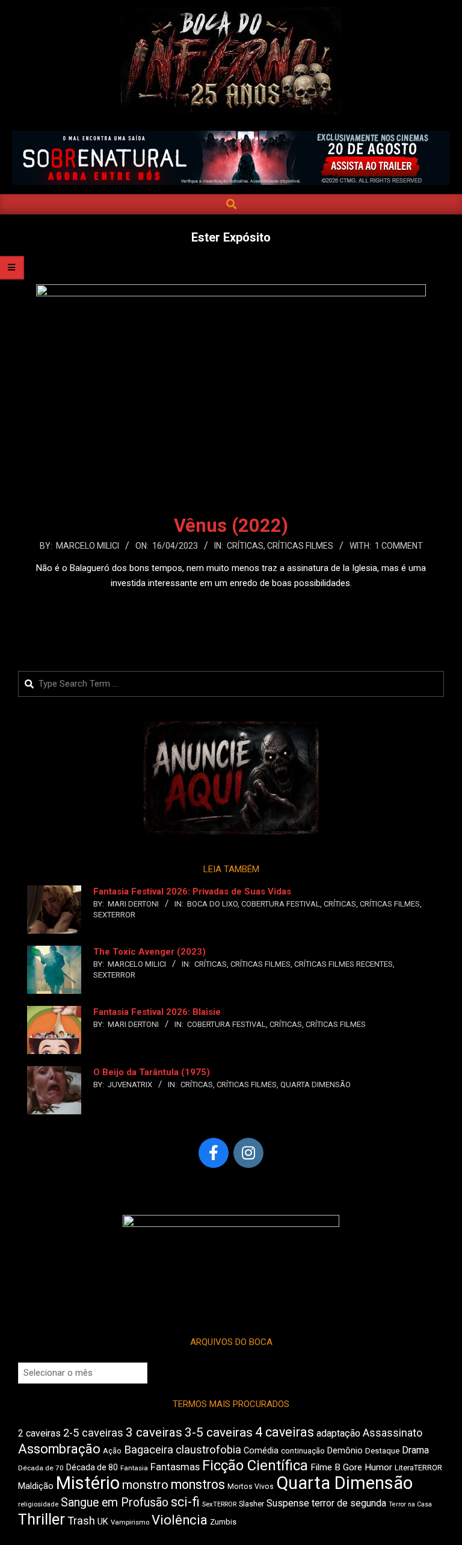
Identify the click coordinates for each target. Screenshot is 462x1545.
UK (102, 1521)
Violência (180, 1520)
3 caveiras (154, 1432)
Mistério (88, 1483)
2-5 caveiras (93, 1432)
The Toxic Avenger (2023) (149, 951)
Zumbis (223, 1521)
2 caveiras (39, 1433)
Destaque (382, 1450)
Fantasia (134, 1468)
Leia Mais (231, 606)
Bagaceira (148, 1449)
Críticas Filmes (300, 546)
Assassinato (392, 1433)
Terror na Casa (410, 1504)
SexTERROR (114, 914)
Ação (112, 1450)
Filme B (325, 1467)
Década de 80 (92, 1467)
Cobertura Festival (280, 903)
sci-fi (185, 1501)
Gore (352, 1467)
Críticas (245, 546)
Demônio (345, 1450)
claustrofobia (208, 1449)
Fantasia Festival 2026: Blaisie (157, 1012)
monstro (145, 1485)
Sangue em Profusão (114, 1502)
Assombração (59, 1448)
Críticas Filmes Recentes (343, 964)
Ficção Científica (255, 1465)
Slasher (251, 1503)
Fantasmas (175, 1467)
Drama (415, 1450)
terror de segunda (349, 1503)
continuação (303, 1450)
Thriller (41, 1519)
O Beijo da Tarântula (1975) (151, 1072)
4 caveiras (284, 1432)
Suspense (287, 1503)
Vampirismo (130, 1522)
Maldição (36, 1486)
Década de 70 (41, 1468)
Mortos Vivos (250, 1486)
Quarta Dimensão (315, 1084)
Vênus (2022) (231, 525)
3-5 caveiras (219, 1432)
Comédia (261, 1451)
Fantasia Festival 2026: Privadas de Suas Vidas (192, 891)
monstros (198, 1484)
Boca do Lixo (212, 903)
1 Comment (399, 546)
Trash (81, 1521)
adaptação (338, 1433)
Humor (378, 1467)
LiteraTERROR (418, 1467)
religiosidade (38, 1504)
